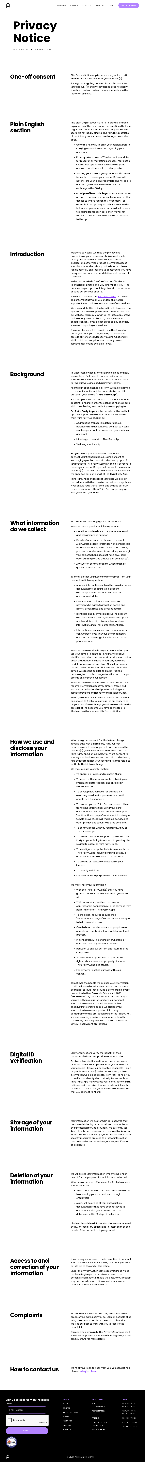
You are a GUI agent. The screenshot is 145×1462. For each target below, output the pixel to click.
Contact (111, 5)
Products (74, 5)
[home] (8, 6)
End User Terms (107, 296)
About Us (100, 5)
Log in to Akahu (128, 5)
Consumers (61, 5)
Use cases (87, 5)
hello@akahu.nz (88, 1371)
